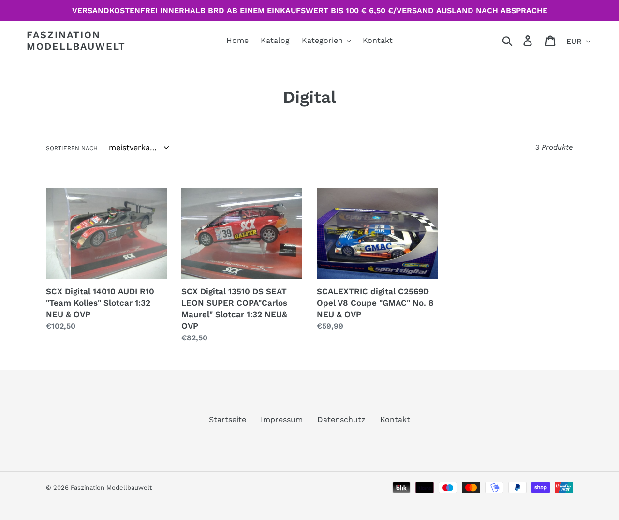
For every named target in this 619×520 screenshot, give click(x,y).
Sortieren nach (72, 148)
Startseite (227, 419)
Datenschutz (341, 419)
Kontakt (395, 419)
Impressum (282, 419)
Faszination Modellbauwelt (76, 40)
